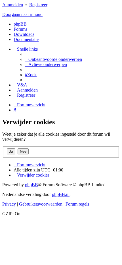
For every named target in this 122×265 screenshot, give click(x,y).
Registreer (38, 4)
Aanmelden (12, 4)
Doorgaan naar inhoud (22, 14)
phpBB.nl (61, 194)
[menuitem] (53, 59)
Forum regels (77, 204)
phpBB (20, 24)
